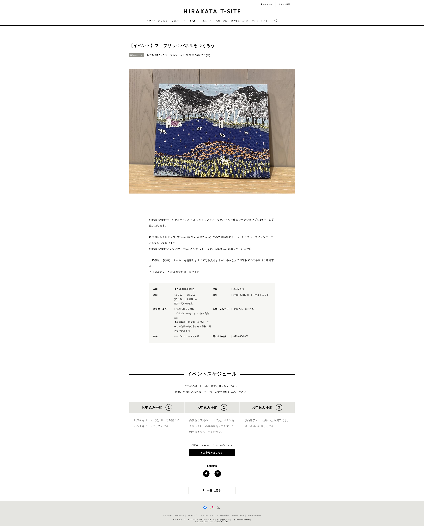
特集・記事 (221, 21)
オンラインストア (261, 21)
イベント (193, 21)
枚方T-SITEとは (239, 21)
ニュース (207, 21)
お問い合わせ (167, 515)
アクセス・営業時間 (156, 21)
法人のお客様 (284, 4)
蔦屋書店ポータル (238, 515)
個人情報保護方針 (223, 515)
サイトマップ (191, 515)
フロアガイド (178, 21)
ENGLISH (267, 4)
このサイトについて (206, 515)
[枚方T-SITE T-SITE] (212, 11)
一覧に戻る (214, 490)
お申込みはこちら (213, 452)
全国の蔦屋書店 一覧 (254, 515)
